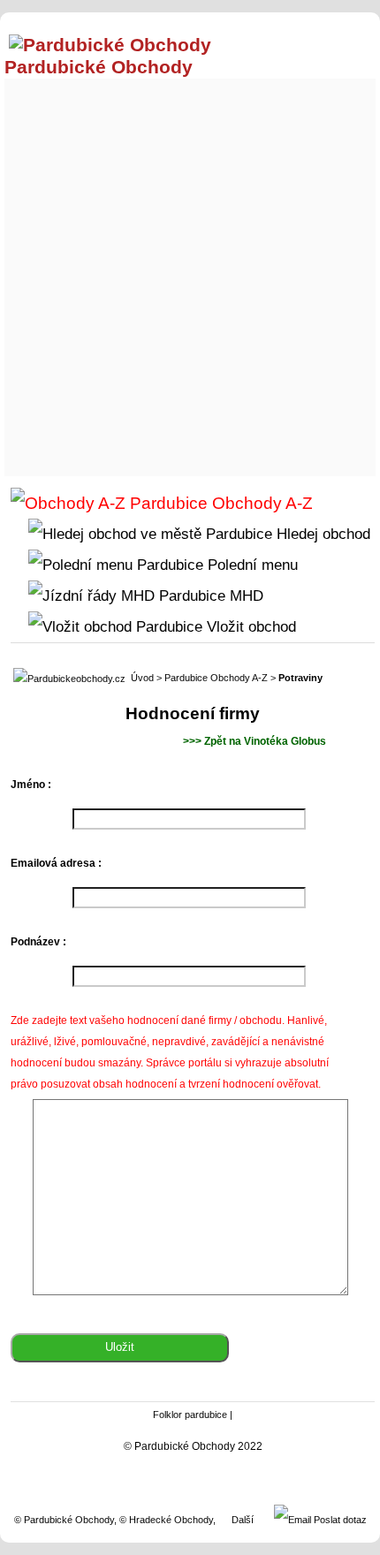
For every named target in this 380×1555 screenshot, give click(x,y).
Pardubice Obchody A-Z (216, 677)
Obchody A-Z (260, 503)
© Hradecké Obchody (166, 1519)
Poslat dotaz (339, 1519)
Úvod (142, 677)
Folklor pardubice (190, 1414)
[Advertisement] (190, 273)
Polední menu (250, 564)
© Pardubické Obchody (64, 1519)
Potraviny (300, 677)
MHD (244, 595)
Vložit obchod (249, 626)
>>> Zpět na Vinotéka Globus (254, 741)
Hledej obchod (321, 533)
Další (243, 1519)
